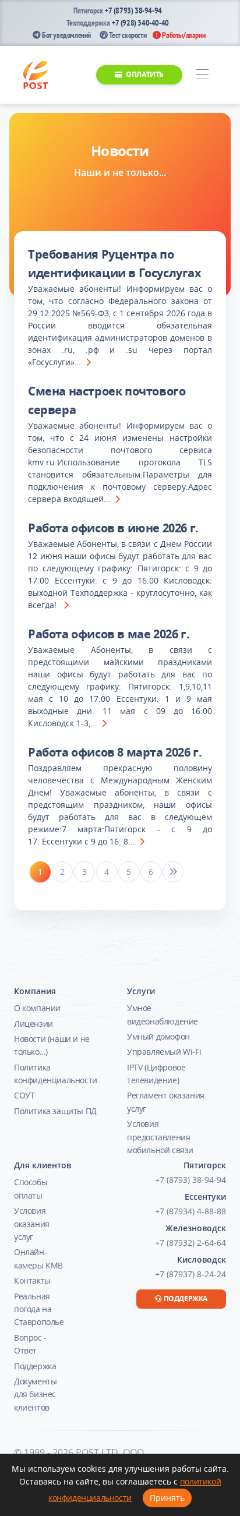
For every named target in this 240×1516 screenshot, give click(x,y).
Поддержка (35, 1366)
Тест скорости (127, 35)
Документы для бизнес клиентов (35, 1394)
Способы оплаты (30, 1188)
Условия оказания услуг (32, 1223)
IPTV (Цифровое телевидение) (156, 1074)
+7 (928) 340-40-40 (140, 22)
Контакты (32, 1280)
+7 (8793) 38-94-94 (133, 10)
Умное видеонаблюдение (162, 1014)
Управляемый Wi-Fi (164, 1051)
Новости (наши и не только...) (52, 1045)
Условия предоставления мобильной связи (160, 1136)
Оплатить (144, 74)
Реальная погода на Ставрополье (39, 1309)
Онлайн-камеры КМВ (38, 1258)
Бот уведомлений (65, 35)
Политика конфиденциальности (55, 1074)
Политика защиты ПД (55, 1110)
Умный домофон (158, 1036)
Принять (167, 1497)
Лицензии (33, 1023)
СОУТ (24, 1095)
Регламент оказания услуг (165, 1102)
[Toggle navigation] (202, 74)
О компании (37, 1007)
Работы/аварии (183, 35)
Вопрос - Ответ (30, 1344)
